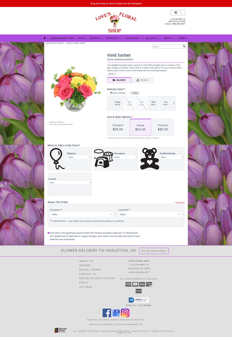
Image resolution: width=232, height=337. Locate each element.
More (182, 38)
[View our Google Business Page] (116, 316)
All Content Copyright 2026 (89, 331)
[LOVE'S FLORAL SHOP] (116, 22)
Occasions (131, 38)
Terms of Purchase (162, 331)
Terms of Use (124, 333)
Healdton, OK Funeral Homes (102, 320)
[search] (184, 46)
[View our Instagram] (125, 316)
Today (134, 93)
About (168, 38)
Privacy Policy (141, 331)
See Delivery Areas (154, 250)
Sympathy (112, 38)
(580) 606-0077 (178, 24)
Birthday (95, 38)
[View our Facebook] (107, 316)
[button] (178, 12)
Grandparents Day (62, 38)
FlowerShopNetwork (118, 331)
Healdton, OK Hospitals (132, 320)
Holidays (151, 38)
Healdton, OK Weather (101, 324)
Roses (81, 38)
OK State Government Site (129, 324)
